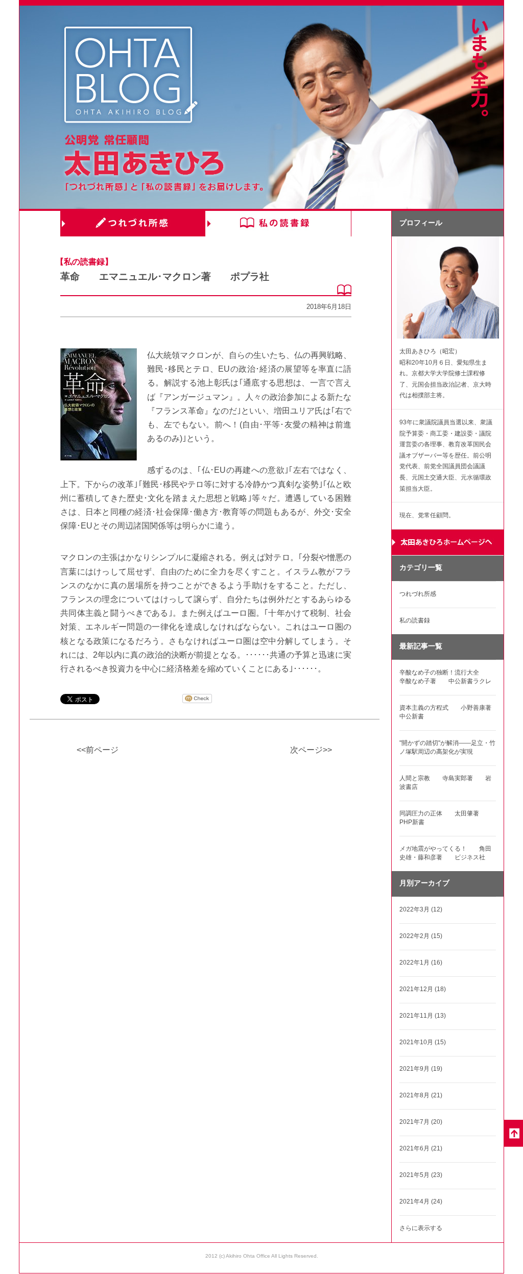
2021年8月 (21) (420, 1095)
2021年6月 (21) (420, 1148)
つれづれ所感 (133, 223)
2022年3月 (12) (420, 909)
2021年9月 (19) (420, 1068)
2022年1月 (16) (420, 962)
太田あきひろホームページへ (448, 543)
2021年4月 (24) (420, 1201)
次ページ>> (311, 750)
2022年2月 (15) (420, 936)
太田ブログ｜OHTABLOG (130, 76)
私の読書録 (278, 223)
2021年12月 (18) (422, 989)
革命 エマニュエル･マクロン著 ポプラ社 (164, 276)
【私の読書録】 (84, 261)
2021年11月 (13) (422, 1015)
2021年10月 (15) (422, 1042)
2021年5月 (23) (420, 1175)
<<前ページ (97, 750)
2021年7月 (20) (420, 1121)
